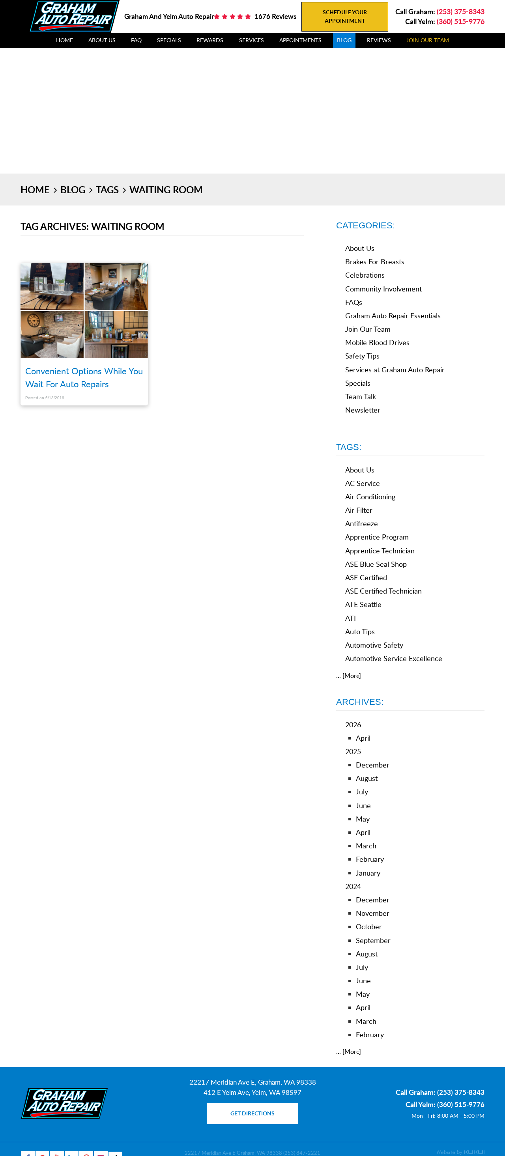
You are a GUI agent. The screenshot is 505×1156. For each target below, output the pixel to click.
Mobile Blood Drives (377, 342)
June (363, 805)
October (369, 926)
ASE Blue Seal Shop (376, 564)
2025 (353, 751)
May (363, 819)
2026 (353, 724)
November (372, 913)
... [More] (348, 675)
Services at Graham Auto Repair (395, 369)
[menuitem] (64, 40)
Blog (344, 40)
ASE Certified (366, 577)
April (363, 738)
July (362, 791)
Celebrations (365, 275)
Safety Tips (362, 355)
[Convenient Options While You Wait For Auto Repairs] (84, 311)
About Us (102, 40)
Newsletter (362, 410)
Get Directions (252, 1113)
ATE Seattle (363, 604)
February (370, 859)
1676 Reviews (274, 16)
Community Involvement (383, 288)
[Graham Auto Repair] (73, 16)
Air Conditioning (370, 496)
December (372, 764)
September (373, 940)
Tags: (348, 447)
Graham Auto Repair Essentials (393, 315)
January (368, 873)
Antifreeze (361, 523)
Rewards (209, 40)
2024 (353, 886)
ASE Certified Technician (383, 591)
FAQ (136, 40)
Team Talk (360, 396)
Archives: (359, 702)
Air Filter (358, 510)
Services (251, 40)
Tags (107, 189)
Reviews (379, 40)
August (367, 778)
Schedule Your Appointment (345, 16)
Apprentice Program (377, 537)
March (366, 845)
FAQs (353, 302)
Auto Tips (360, 631)
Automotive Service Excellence (393, 658)
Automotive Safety (374, 645)
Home (64, 40)
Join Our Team (427, 40)
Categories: (365, 225)
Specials (169, 40)
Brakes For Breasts (374, 261)
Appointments (300, 40)
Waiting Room (166, 189)
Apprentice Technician (380, 550)
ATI (350, 618)
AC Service (362, 483)
